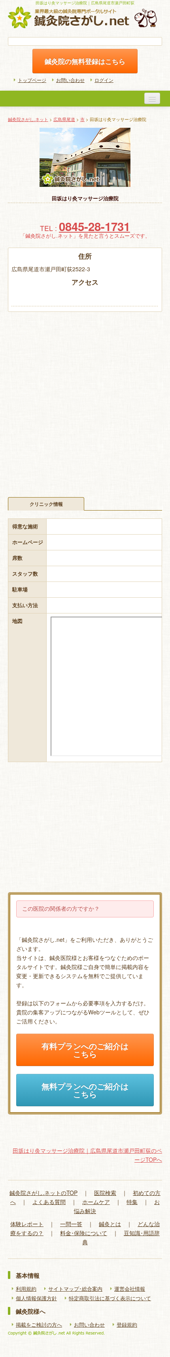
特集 (132, 1202)
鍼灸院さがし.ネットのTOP (43, 1193)
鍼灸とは (110, 1224)
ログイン (103, 79)
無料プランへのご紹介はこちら (85, 1090)
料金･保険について (83, 1233)
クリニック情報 (46, 503)
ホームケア (96, 1202)
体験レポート (26, 1224)
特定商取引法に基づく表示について (110, 1298)
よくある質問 (49, 1202)
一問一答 (71, 1224)
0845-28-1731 (94, 226)
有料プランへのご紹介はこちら (85, 1049)
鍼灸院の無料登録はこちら (85, 61)
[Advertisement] (85, 400)
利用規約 (26, 1288)
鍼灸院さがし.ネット (28, 119)
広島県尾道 (64, 119)
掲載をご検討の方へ (39, 1324)
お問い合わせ (70, 79)
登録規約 (127, 1324)
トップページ (32, 79)
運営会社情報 (129, 1288)
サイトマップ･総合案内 (75, 1288)
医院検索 (105, 1193)
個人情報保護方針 (36, 1298)
